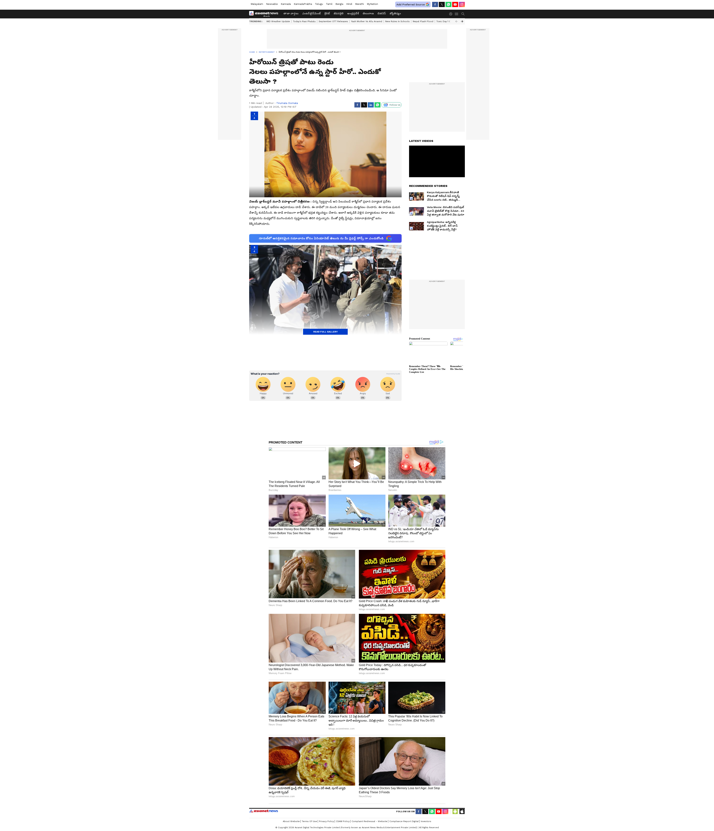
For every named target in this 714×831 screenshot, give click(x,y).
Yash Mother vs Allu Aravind (366, 21)
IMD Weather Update (278, 21)
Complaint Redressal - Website (369, 821)
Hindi (349, 4)
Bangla (339, 4)
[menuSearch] (462, 13)
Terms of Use (309, 821)
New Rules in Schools (397, 21)
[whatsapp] (448, 4)
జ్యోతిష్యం (395, 13)
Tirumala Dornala (287, 103)
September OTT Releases (333, 21)
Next (462, 21)
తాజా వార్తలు (290, 13)
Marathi (359, 4)
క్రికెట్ (327, 13)
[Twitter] (442, 4)
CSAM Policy (343, 821)
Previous (456, 21)
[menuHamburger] (457, 14)
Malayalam (257, 4)
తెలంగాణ (368, 13)
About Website (291, 821)
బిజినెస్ (381, 13)
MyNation (372, 4)
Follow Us (395, 105)
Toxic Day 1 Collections (449, 21)
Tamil (329, 4)
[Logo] (265, 14)
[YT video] (455, 4)
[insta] (462, 4)
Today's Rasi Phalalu (304, 21)
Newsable (272, 4)
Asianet (263, 811)
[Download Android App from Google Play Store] (455, 811)
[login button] (451, 14)
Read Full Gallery (325, 331)
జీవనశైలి (338, 13)
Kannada (286, 4)
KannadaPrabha (303, 4)
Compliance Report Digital (404, 821)
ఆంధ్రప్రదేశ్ (353, 13)
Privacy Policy (326, 821)
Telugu (319, 4)
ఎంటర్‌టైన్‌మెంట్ (311, 13)
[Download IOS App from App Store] (462, 811)
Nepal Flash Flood (423, 21)
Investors (426, 821)
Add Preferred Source (410, 4)
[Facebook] (435, 4)
